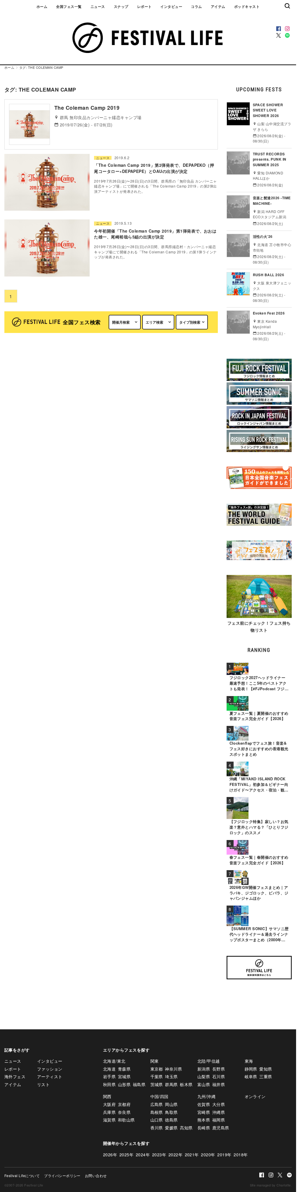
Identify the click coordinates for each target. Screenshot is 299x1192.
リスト (43, 1084)
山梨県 (203, 1076)
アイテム (218, 6)
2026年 (110, 1154)
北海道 (109, 1069)
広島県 (156, 1104)
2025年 (126, 1154)
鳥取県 (171, 1112)
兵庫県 (109, 1112)
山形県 (124, 1084)
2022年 (175, 1154)
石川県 (218, 1076)
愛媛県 (171, 1128)
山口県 (156, 1120)
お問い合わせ (96, 1175)
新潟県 (203, 1069)
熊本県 (203, 1120)
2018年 (241, 1154)
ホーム (41, 6)
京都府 (124, 1104)
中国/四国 (159, 1096)
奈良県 (124, 1112)
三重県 (265, 1076)
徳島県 (171, 1120)
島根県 (156, 1112)
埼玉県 (171, 1076)
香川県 (156, 1128)
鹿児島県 (220, 1128)
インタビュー (171, 6)
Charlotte (284, 1185)
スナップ (121, 6)
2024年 (143, 1154)
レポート (144, 6)
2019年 (224, 1154)
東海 (249, 1061)
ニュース (98, 6)
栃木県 (186, 1084)
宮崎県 (203, 1112)
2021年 (192, 1154)
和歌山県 (126, 1120)
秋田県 (109, 1084)
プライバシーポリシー (62, 1175)
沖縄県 (218, 1112)
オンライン (255, 1096)
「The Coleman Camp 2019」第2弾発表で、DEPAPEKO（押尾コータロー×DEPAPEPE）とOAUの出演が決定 (154, 168)
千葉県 (156, 1076)
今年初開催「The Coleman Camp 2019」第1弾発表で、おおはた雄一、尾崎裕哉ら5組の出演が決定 (155, 234)
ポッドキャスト (247, 6)
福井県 (218, 1084)
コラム (196, 6)
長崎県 (203, 1128)
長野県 (218, 1069)
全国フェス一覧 (68, 6)
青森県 (124, 1069)
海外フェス (14, 1076)
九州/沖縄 (206, 1096)
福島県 (139, 1084)
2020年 (208, 1154)
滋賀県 (109, 1120)
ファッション (49, 1069)
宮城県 (124, 1076)
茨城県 (156, 1084)
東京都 (156, 1069)
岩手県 (109, 1076)
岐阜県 (251, 1076)
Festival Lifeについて (22, 1175)
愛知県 (265, 1069)
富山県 (203, 1084)
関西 (107, 1096)
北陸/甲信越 (208, 1061)
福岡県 (218, 1120)
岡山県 (171, 1104)
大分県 (218, 1104)
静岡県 (251, 1069)
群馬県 (171, 1084)
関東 (154, 1061)
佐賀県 (203, 1104)
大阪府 (109, 1104)
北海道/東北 (114, 1061)
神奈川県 (173, 1069)
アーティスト (49, 1076)
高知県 (186, 1128)
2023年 (159, 1154)
